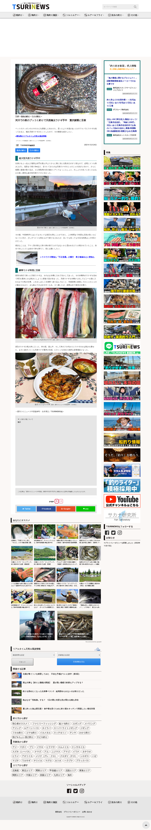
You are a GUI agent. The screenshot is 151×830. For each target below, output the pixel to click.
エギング (77, 723)
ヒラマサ (50, 747)
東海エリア (84, 770)
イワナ (76, 751)
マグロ (48, 760)
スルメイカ (63, 747)
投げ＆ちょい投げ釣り (23, 737)
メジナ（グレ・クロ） (46, 756)
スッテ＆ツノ (60, 732)
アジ (14, 747)
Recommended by (91, 641)
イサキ (40, 747)
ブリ (31, 747)
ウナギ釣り (34, 150)
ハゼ (94, 756)
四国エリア (45, 775)
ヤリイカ (38, 760)
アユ (46, 751)
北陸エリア (70, 770)
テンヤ (73, 732)
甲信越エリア (56, 770)
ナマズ (38, 751)
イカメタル (45, 732)
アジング (16, 728)
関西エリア (17, 775)
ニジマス (56, 751)
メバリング (90, 723)
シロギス (84, 756)
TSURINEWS (74, 816)
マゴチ (15, 760)
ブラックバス (82, 760)
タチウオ (86, 751)
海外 (70, 775)
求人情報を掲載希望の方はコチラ (122, 69)
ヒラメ (15, 756)
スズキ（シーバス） (21, 751)
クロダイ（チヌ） (68, 756)
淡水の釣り (21, 150)
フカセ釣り (17, 732)
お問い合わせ (87, 812)
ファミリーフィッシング (44, 723)
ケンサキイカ (78, 747)
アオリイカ (27, 756)
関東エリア (41, 770)
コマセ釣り (31, 732)
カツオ (58, 760)
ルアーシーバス (31, 728)
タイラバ (46, 728)
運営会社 (58, 812)
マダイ (23, 747)
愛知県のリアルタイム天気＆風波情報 (31, 136)
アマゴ (66, 751)
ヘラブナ (68, 760)
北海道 (15, 770)
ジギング (84, 728)
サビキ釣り (42, 737)
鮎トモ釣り (64, 723)
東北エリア (27, 770)
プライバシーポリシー (72, 812)
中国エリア (31, 775)
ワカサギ (26, 760)
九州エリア (59, 775)
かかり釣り (84, 732)
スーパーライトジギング (65, 728)
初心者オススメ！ (20, 723)
